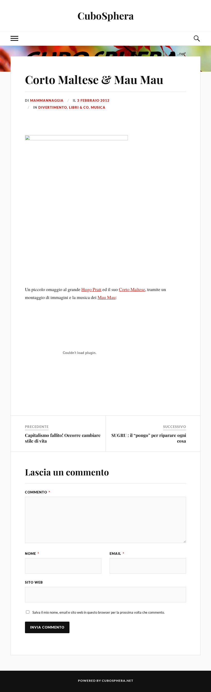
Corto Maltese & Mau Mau (94, 79)
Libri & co (79, 107)
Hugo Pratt (91, 289)
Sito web (34, 582)
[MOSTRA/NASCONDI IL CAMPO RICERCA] (196, 38)
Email (117, 553)
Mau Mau (107, 297)
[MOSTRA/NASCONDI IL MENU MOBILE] (14, 38)
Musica (98, 107)
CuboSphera (105, 15)
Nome (32, 553)
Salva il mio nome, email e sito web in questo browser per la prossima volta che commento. (98, 612)
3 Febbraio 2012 (93, 100)
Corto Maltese (132, 289)
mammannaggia (47, 100)
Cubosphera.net (117, 680)
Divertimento (52, 107)
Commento (37, 492)
